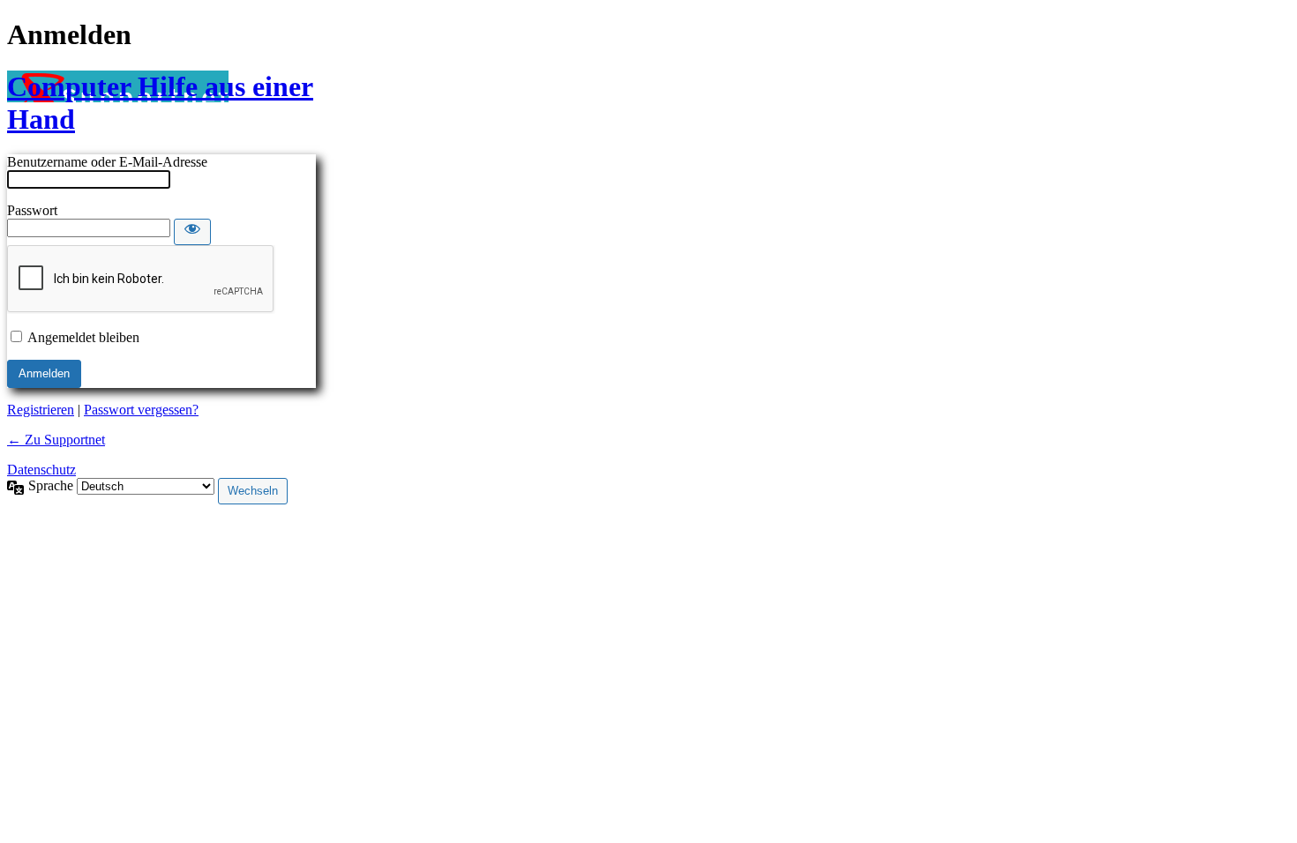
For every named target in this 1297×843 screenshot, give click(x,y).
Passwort (32, 210)
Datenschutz (41, 469)
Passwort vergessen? (141, 409)
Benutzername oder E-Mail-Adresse (107, 161)
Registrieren (40, 409)
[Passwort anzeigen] (192, 232)
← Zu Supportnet (56, 439)
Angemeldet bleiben (83, 337)
